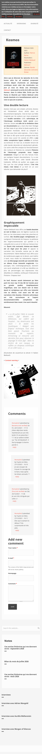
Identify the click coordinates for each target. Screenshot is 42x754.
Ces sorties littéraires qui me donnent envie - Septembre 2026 (20, 647)
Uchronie (34, 70)
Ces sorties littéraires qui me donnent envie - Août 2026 (20, 675)
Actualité (8, 24)
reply (14, 447)
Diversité (34, 24)
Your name (13, 548)
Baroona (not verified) (19, 426)
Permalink (15, 423)
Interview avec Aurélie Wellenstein (16, 716)
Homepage (12, 573)
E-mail (11, 558)
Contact (7, 30)
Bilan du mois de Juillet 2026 (16, 661)
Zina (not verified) (18, 491)
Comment (12, 584)
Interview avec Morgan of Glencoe (16, 729)
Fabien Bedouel (29, 60)
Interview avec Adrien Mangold (15, 703)
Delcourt (27, 65)
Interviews (21, 24)
